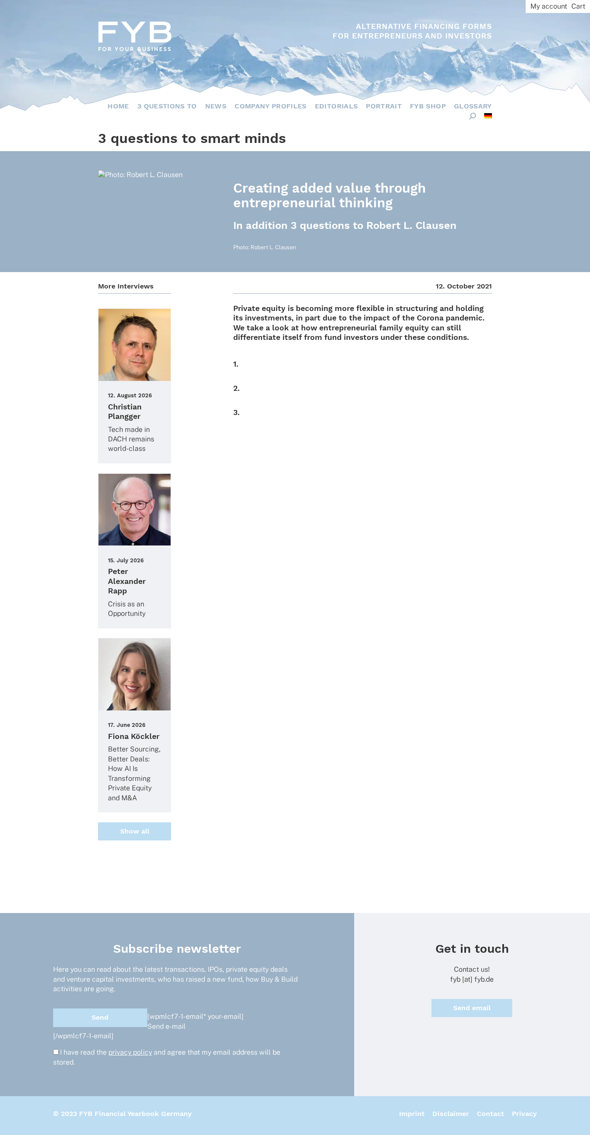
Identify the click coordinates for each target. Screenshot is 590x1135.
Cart (578, 6)
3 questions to (167, 106)
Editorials (336, 106)
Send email (472, 1008)
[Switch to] (488, 115)
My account (548, 6)
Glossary (473, 106)
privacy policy (130, 1052)
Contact (490, 1114)
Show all (134, 831)
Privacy (524, 1114)
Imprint (412, 1114)
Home (118, 106)
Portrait (384, 106)
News (215, 106)
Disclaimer (450, 1114)
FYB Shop (428, 106)
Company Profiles (271, 106)
